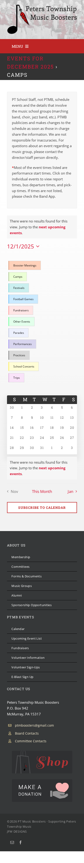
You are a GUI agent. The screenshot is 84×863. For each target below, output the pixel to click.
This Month (42, 491)
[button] (42, 321)
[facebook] (20, 842)
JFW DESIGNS (17, 831)
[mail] (12, 842)
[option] (25, 265)
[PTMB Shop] (42, 752)
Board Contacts (27, 733)
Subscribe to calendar (42, 508)
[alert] (42, 468)
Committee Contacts (30, 741)
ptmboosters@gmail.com (34, 725)
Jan (70, 491)
